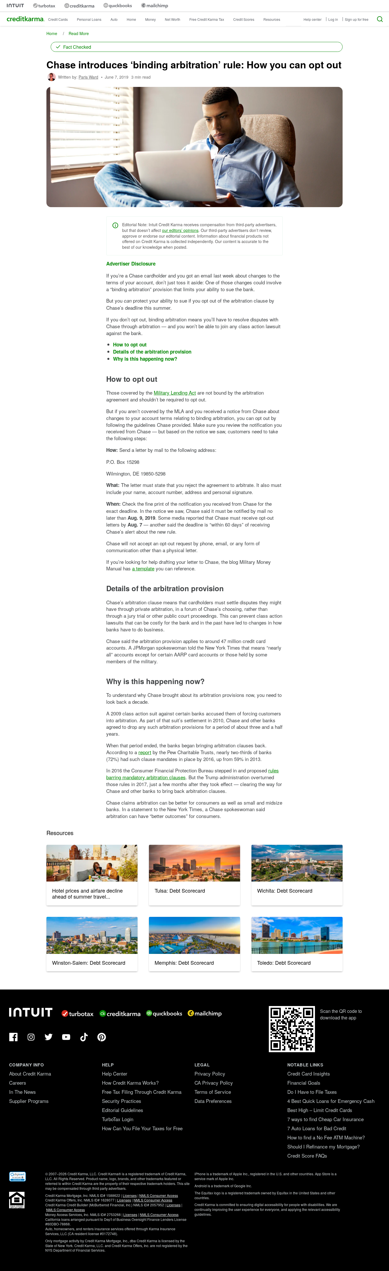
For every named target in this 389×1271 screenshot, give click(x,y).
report (144, 752)
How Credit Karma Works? (130, 1082)
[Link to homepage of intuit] (15, 5)
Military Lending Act (175, 392)
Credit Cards (58, 19)
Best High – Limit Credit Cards (319, 1109)
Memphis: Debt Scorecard (184, 962)
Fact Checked (77, 47)
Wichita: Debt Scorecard (284, 890)
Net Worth (172, 19)
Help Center (114, 1073)
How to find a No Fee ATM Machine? (326, 1137)
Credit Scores (243, 19)
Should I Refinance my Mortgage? (323, 1146)
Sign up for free (356, 19)
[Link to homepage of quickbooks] (117, 5)
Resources (271, 19)
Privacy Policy (210, 1073)
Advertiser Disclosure (130, 263)
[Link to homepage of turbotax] (44, 5)
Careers (17, 1082)
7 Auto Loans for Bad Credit (316, 1128)
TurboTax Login (117, 1119)
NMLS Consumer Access (158, 1195)
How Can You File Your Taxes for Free (142, 1128)
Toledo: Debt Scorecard (284, 962)
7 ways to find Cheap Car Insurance (325, 1119)
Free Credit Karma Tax (206, 19)
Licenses (130, 1195)
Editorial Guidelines (122, 1109)
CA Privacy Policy (214, 1082)
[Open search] (380, 19)
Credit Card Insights (308, 1073)
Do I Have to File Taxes (312, 1091)
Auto (114, 19)
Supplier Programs (29, 1100)
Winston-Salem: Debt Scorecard (88, 962)
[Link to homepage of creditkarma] (79, 5)
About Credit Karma (30, 1073)
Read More (79, 33)
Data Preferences (213, 1100)
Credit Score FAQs (307, 1155)
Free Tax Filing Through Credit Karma (141, 1091)
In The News (22, 1091)
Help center (313, 19)
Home (131, 19)
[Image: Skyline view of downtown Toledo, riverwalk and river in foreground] (297, 935)
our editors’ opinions (180, 230)
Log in (333, 19)
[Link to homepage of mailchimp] (154, 5)
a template (143, 568)
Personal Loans (89, 19)
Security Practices (121, 1100)
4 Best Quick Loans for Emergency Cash (330, 1100)
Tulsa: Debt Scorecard (180, 890)
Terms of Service (213, 1091)
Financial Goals (303, 1082)
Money (150, 19)
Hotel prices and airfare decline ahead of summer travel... (87, 893)
